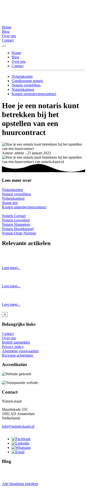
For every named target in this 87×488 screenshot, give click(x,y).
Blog (5, 31)
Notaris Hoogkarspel (18, 229)
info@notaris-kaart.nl (18, 426)
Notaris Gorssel (14, 216)
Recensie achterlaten (17, 355)
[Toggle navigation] (4, 46)
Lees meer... (11, 268)
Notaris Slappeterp (16, 224)
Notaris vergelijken (26, 85)
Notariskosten (22, 76)
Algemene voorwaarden (20, 351)
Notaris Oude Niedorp (19, 233)
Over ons (9, 36)
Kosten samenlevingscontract (34, 94)
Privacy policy (13, 347)
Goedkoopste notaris (27, 81)
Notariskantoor (23, 89)
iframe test (10, 203)
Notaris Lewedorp (16, 220)
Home (6, 27)
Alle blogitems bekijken (20, 484)
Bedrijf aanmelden (16, 342)
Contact (8, 40)
